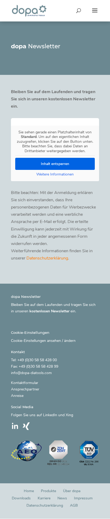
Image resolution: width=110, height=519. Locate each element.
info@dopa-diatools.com (31, 372)
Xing (69, 415)
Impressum (83, 498)
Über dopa (71, 491)
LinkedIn (50, 415)
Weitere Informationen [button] (55, 174)
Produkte (48, 491)
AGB (74, 505)
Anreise (17, 395)
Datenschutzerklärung (47, 258)
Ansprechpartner (25, 389)
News (62, 498)
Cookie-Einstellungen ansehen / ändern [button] (43, 340)
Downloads (21, 498)
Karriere (44, 498)
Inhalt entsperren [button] (55, 163)
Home (29, 491)
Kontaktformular (24, 382)
